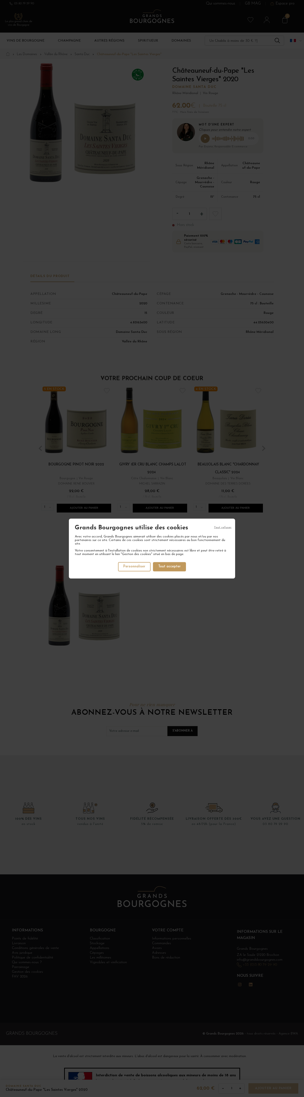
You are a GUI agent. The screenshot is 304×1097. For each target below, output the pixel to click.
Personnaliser (134, 566)
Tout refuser (223, 527)
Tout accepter (169, 566)
